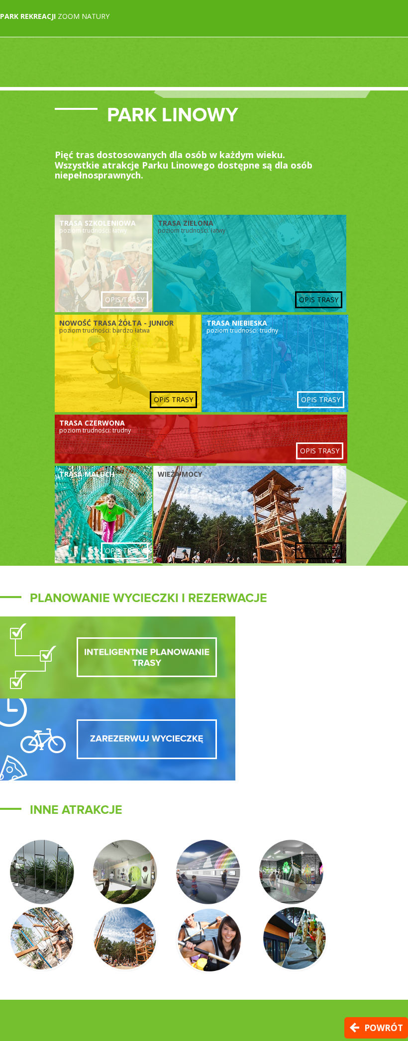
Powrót (383, 1028)
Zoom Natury (54, 16)
